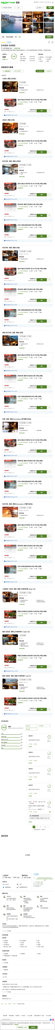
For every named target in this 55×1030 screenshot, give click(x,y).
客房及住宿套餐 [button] (9, 37)
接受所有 (33, 1027)
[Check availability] (49, 110)
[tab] (40, 71)
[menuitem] (37, 2)
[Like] (49, 42)
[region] (27, 1025)
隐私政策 (16, 1024)
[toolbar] (25, 7)
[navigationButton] (31, 827)
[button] (8, 2)
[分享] (52, 42)
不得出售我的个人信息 (22, 1027)
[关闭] (52, 1023)
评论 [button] (16, 37)
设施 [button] (20, 37)
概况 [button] (3, 37)
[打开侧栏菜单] (53, 2)
